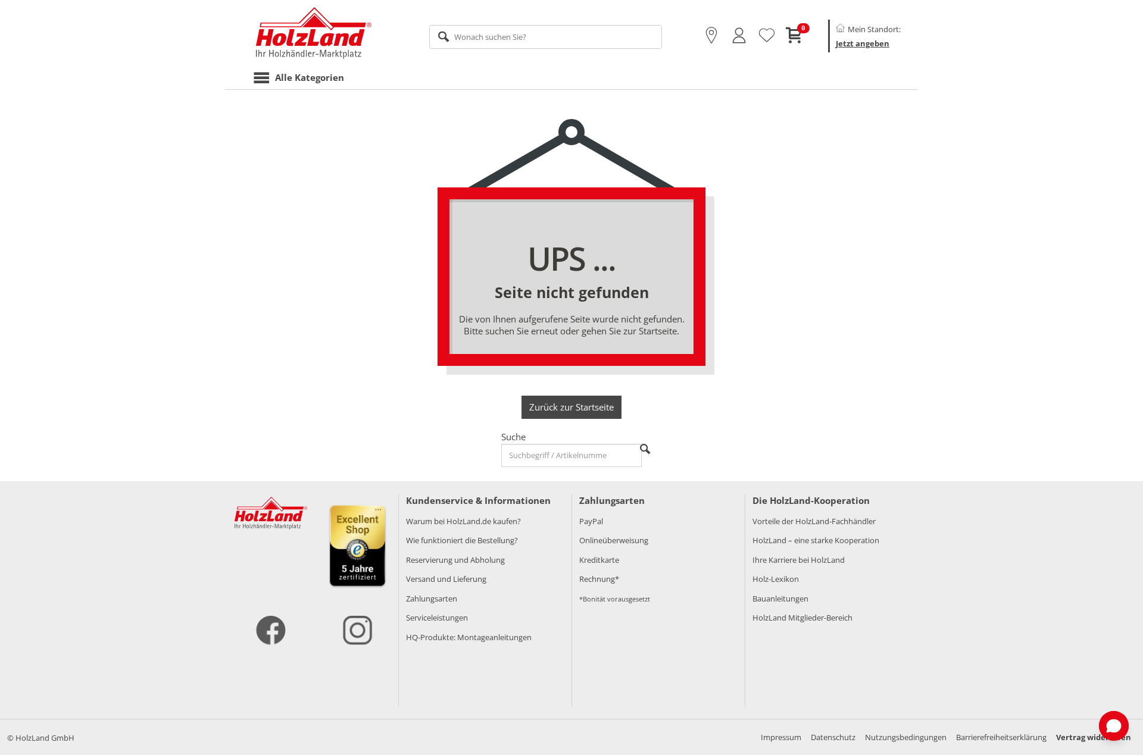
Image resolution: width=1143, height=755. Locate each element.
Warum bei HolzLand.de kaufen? (463, 521)
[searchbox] (545, 37)
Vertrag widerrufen (1093, 737)
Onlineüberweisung (613, 540)
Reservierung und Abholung (455, 559)
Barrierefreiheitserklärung (1001, 737)
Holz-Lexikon (775, 579)
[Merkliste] (766, 35)
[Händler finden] (711, 35)
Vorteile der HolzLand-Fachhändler (814, 521)
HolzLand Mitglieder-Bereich (802, 617)
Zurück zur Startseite (571, 407)
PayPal (591, 521)
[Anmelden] (739, 35)
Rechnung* (599, 579)
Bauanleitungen (780, 598)
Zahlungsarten (431, 598)
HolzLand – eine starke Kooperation (815, 540)
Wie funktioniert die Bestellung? (462, 540)
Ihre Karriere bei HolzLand (798, 559)
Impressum (781, 737)
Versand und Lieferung (446, 579)
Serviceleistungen (437, 617)
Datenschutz (833, 737)
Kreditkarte (599, 559)
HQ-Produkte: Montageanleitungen (469, 637)
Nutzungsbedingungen (906, 737)
